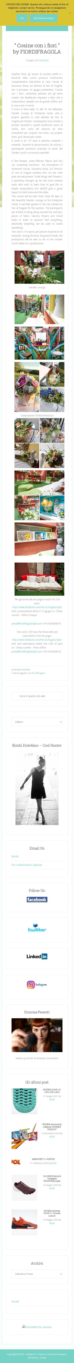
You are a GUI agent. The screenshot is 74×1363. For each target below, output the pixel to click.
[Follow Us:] (37, 899)
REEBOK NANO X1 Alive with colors (52, 1090)
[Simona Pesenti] (37, 1035)
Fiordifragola (38, 673)
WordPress (33, 1358)
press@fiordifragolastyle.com (27, 623)
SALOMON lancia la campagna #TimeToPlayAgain (52, 1178)
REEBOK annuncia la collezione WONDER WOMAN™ (52, 1127)
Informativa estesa (43, 18)
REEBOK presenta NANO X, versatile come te (52, 1213)
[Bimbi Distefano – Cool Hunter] (37, 788)
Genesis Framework (57, 1354)
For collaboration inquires (27, 864)
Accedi (15, 1301)
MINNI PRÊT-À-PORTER (43, 1159)
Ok (22, 18)
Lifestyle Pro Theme (34, 1354)
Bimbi (15, 856)
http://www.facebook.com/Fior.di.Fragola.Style (37, 607)
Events (27, 669)
